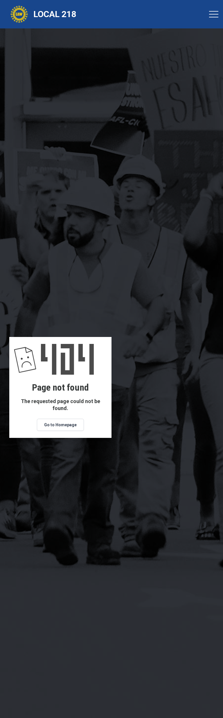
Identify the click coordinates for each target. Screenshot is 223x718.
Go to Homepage (60, 425)
